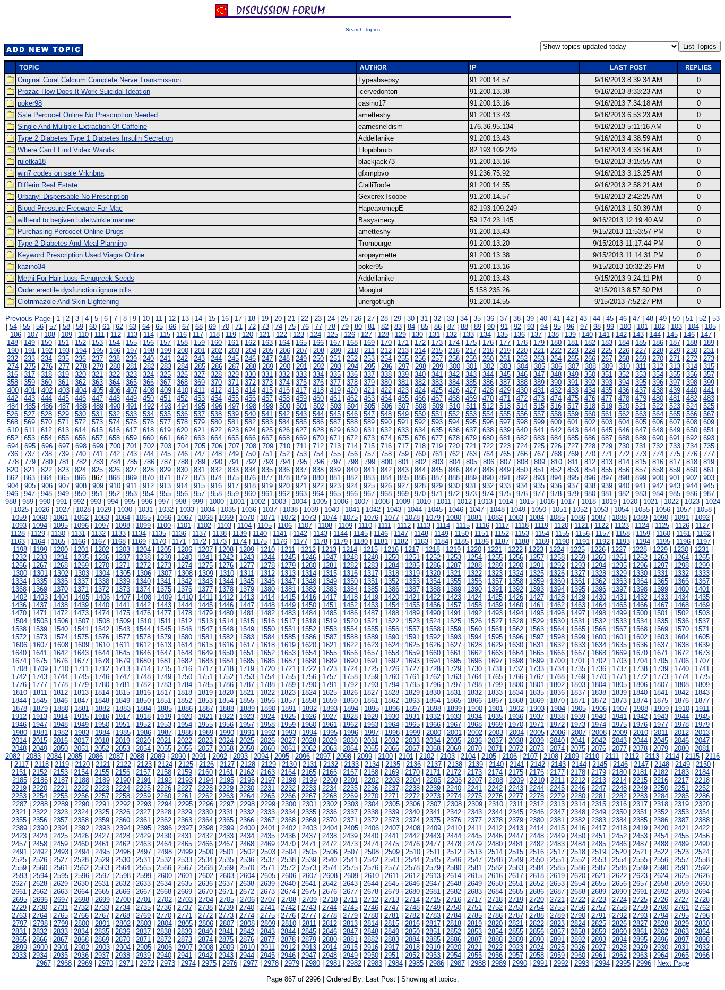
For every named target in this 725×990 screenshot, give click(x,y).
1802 (557, 685)
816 (657, 462)
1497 (578, 613)
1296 (640, 565)
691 (674, 438)
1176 (280, 541)
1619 (288, 645)
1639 (702, 645)
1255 (495, 557)
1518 (308, 621)
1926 (308, 716)
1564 (557, 629)
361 (63, 382)
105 (710, 327)
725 (539, 446)
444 (46, 398)
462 (352, 398)
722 (488, 446)
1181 (381, 541)
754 (318, 454)
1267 (39, 565)
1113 (423, 525)
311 (641, 366)
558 (556, 414)
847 (471, 470)
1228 (639, 549)
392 (589, 382)
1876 (681, 701)
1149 (441, 533)
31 (424, 319)
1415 (288, 597)
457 (267, 398)
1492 (474, 613)
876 (250, 478)
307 (573, 366)
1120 (561, 525)
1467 (660, 605)
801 (403, 462)
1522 (391, 621)
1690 (350, 661)
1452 (350, 605)
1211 (288, 549)
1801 (536, 685)
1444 (184, 605)
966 (352, 494)
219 (505, 350)
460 (318, 398)
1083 (515, 518)
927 (403, 486)
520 (623, 406)
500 (284, 406)
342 (454, 374)
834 (250, 470)
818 (691, 462)
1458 (474, 605)
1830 (433, 693)
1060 (39, 518)
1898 (433, 709)
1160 (663, 533)
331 (267, 374)
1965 (412, 724)
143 (638, 334)
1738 (640, 669)
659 (131, 438)
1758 (350, 677)
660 (148, 438)
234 (46, 358)
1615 (205, 645)
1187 (502, 541)
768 (556, 454)
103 (676, 327)
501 (301, 406)
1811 (40, 693)
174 (454, 342)
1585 (288, 637)
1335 (39, 581)
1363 (619, 581)
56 (40, 327)
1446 (226, 605)
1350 (350, 581)
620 (182, 430)
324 (148, 374)
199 (165, 350)
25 (344, 319)
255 (403, 358)
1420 (391, 597)
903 (708, 478)
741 (97, 454)
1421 (412, 597)
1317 (371, 573)
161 (233, 342)
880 (318, 478)
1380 (267, 589)
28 (384, 319)
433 (573, 390)
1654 (308, 653)
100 (625, 327)
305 (539, 366)
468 (454, 398)
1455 (412, 605)
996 (146, 502)
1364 (640, 581)
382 (420, 382)
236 (80, 358)
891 (505, 478)
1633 (578, 645)
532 (114, 414)
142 (621, 334)
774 (657, 454)
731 (640, 446)
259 (471, 358)
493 (165, 406)
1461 (536, 605)
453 (199, 398)
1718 (226, 669)
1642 (60, 653)
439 (674, 390)
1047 (476, 510)
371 (233, 382)
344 (488, 374)
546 (352, 414)
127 (366, 334)
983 (640, 494)
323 (131, 374)
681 (505, 438)
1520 (350, 621)
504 (352, 406)
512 (488, 406)
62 (119, 327)
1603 (660, 637)
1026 (41, 510)
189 (708, 342)
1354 (433, 581)
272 (691, 358)
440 (691, 390)
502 (318, 406)
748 (216, 454)
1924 (267, 716)
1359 (536, 581)
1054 (621, 510)
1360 (557, 581)
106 (15, 334)
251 (335, 358)
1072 (288, 518)
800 (386, 462)
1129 (38, 533)
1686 (267, 661)
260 (488, 358)
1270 (101, 565)
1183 (421, 541)
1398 (640, 589)
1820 (226, 693)
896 (589, 478)
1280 (308, 565)
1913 (39, 716)
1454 (391, 605)
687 (606, 438)
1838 (598, 693)
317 (29, 374)
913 (165, 486)
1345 (246, 581)
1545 (164, 629)
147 (706, 334)
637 (471, 430)
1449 (288, 605)
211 (369, 350)
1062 (81, 518)
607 (674, 422)
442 (12, 398)
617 (131, 430)
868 (114, 478)
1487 (371, 613)
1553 (329, 629)
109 (66, 334)
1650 (226, 653)
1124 (642, 525)
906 (47, 486)
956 (182, 494)
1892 (309, 709)
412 (216, 390)
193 (64, 350)
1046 (455, 510)
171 (403, 342)
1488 (391, 613)
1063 (101, 518)
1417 (329, 597)
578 (182, 422)
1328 (598, 573)
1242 (226, 557)
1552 (308, 629)
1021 (650, 502)
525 (708, 406)
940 (623, 486)
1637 (660, 645)
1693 (412, 661)
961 (267, 494)
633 (403, 430)
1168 (118, 541)
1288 (474, 565)
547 (369, 414)
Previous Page (27, 319)
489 (97, 406)
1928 (350, 716)
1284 (391, 565)
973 (471, 494)
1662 (474, 653)
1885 (164, 709)
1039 (311, 510)
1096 (81, 525)
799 (369, 462)
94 (544, 327)
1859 (329, 701)
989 (27, 502)
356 (691, 374)
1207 (205, 549)
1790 (308, 685)
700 (114, 446)
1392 (515, 589)
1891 (288, 709)
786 (148, 462)
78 (331, 327)
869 (131, 478)
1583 (246, 637)
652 (12, 438)
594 (454, 422)
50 (676, 319)
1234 (60, 557)
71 (239, 327)
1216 (391, 549)
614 (80, 430)
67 (185, 327)
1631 (536, 645)
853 (573, 470)
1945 (702, 716)
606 (657, 422)
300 (454, 366)
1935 (495, 716)
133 (468, 334)
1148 (421, 533)
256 (420, 358)
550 (420, 414)
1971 (536, 724)
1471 (39, 613)
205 (267, 350)
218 (488, 350)
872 (182, 478)
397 (674, 382)
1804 (598, 685)
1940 (598, 716)
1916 (101, 716)
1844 (19, 701)
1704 (640, 661)
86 (438, 327)
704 (182, 446)
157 (165, 342)
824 (80, 470)
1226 (598, 549)
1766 (515, 677)
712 (318, 446)
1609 (81, 645)
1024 (712, 502)
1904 (557, 709)
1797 (453, 685)
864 (46, 478)
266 (589, 358)
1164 (38, 541)
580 (216, 422)
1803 (578, 685)
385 (471, 382)
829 (165, 470)
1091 (681, 518)
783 (97, 462)
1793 (371, 685)
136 (519, 334)
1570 (681, 629)
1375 (164, 589)
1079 (433, 518)
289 (267, 366)
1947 (39, 724)
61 (106, 327)
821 (29, 470)
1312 (267, 573)
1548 (226, 629)
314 (691, 366)
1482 (267, 613)
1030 (124, 510)
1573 (39, 637)
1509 (123, 621)
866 (80, 478)
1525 (453, 621)
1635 (619, 645)
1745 (81, 677)
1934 (474, 716)
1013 (485, 502)
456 (250, 398)
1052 (580, 510)
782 (81, 462)
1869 (536, 701)
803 (437, 462)
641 (539, 430)
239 (131, 358)
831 (199, 470)
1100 (164, 525)
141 (604, 334)
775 (674, 454)
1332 (681, 573)
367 (165, 382)
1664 (515, 653)
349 (573, 374)
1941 (619, 716)
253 (369, 358)
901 (674, 478)
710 (284, 446)
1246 (308, 557)
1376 (184, 589)
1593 (453, 637)
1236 (101, 557)
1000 (216, 502)
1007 (361, 502)
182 (589, 342)
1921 (205, 716)
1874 (640, 701)
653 (29, 438)
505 (369, 406)
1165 (58, 541)
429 (505, 390)
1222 (515, 549)
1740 (681, 669)
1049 (518, 510)
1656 (350, 653)
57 (53, 327)
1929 (371, 716)
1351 (371, 581)
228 (657, 350)
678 (454, 438)
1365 (660, 581)
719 (437, 446)
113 (132, 334)
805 (471, 462)
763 (471, 454)
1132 (98, 533)
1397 (619, 589)
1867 (495, 701)
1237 (122, 557)
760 (420, 454)
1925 (288, 716)
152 (80, 342)
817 (674, 462)
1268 (60, 565)
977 (539, 494)
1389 (453, 589)
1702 (598, 661)
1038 (290, 510)
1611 (123, 645)
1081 (474, 518)
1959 (288, 724)
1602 (640, 637)
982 (623, 494)
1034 (207, 510)
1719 (246, 669)
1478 (184, 613)
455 (233, 398)
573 (97, 422)
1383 (329, 589)
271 (674, 358)
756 (352, 454)
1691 (371, 661)
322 (114, 374)
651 (708, 430)
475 (573, 398)
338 (386, 374)
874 (216, 478)
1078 (412, 518)
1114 (443, 525)
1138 (219, 533)
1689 (329, 661)
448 (114, 398)
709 (267, 446)
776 (691, 454)
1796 (433, 685)
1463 (578, 605)
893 (539, 478)
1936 (515, 716)
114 (148, 334)
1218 (432, 549)
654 (46, 438)
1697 (495, 661)
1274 (184, 565)
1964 (391, 724)
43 (583, 319)
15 (211, 319)
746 (182, 454)
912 (148, 486)
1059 (19, 518)
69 (212, 327)
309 (607, 366)
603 (606, 422)
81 (371, 327)
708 (250, 446)
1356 (474, 581)
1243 (246, 557)
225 (606, 350)
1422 (433, 597)
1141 (280, 533)
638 (488, 430)
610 (13, 430)
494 (182, 406)
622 (216, 430)
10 (146, 319)
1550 (267, 629)
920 (284, 486)
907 (64, 486)
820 (12, 470)
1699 (536, 661)
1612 (143, 645)
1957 (246, 724)
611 (29, 430)
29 (397, 319)
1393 (536, 589)
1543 (122, 629)
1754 (267, 677)
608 (691, 422)
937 (573, 486)
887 (437, 478)
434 (589, 390)
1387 (412, 589)
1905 (578, 709)
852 (556, 470)
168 (352, 342)
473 (539, 398)
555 (505, 414)
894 (556, 478)
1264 (681, 557)
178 (522, 342)
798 (352, 462)
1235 (81, 557)
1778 (60, 685)
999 (197, 502)
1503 (702, 613)
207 (301, 350)
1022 (671, 502)
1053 (600, 510)
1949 (81, 724)
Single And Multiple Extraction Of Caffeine (82, 127)
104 (693, 327)
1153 (522, 533)
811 (573, 462)
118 (214, 334)
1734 (557, 669)
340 (420, 374)
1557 (412, 629)
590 (386, 422)
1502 (681, 613)
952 (114, 494)
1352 (391, 581)
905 (30, 486)
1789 (288, 685)
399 (708, 382)
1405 (81, 597)
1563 (536, 629)
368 (182, 382)
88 (464, 327)
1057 (683, 510)
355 (674, 374)
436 (623, 390)
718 (420, 446)
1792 (350, 685)
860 (691, 470)
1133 (118, 533)
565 (674, 414)
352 (623, 374)
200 (182, 350)
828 (148, 470)
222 (556, 350)
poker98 (30, 103)
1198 (20, 549)
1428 (557, 597)
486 (47, 406)
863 (29, 478)
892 (522, 478)
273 (708, 358)
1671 (660, 653)
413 (233, 390)
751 (267, 454)
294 (352, 366)
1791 (329, 685)
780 (47, 462)
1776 (19, 685)
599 (539, 422)
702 (148, 446)
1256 (515, 557)
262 (522, 358)
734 (691, 446)
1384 (350, 589)
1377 (205, 589)
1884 (143, 709)
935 (539, 486)
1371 (81, 589)
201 (199, 350)
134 (485, 334)
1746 (101, 677)
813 (606, 462)
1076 (371, 518)
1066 (164, 518)
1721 (288, 669)
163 (267, 342)
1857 (288, 701)
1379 (246, 589)
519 (606, 406)
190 (13, 350)
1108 (325, 525)
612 (46, 430)
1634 (598, 645)
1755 (288, 677)
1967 (453, 724)
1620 (308, 645)
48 (649, 319)
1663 (495, 653)
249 (301, 358)
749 (233, 454)
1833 (495, 693)
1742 (19, 677)
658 (114, 438)
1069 (226, 518)
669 (301, 438)
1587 (329, 637)
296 (386, 366)
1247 (329, 557)
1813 (81, 693)
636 (454, 430)
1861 (371, 701)
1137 (199, 533)
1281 (329, 565)
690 (657, 438)
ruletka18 (32, 162)
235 (63, 358)
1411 (205, 597)
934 (522, 486)
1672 (681, 653)
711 (301, 446)
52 (702, 319)
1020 (630, 502)
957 (199, 494)
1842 (681, 693)
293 (335, 366)
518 (589, 406)
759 (403, 454)
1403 (40, 597)
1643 (81, 653)
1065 (143, 518)
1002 (258, 502)
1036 (248, 510)
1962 (350, 724)
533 (131, 414)
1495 (536, 613)
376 (318, 382)
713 (335, 446)
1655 (329, 653)
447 (97, 398)
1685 (246, 661)
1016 (547, 502)
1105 (264, 525)
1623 (371, 645)
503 (335, 406)
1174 (239, 541)
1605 (702, 637)
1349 (329, 581)
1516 (267, 621)
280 (114, 366)
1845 (39, 701)
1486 (350, 613)
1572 (19, 637)
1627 (453, 645)
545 (335, 414)
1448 (267, 605)
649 (674, 430)
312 (657, 366)
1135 (159, 533)
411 (199, 390)
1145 (360, 533)
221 (539, 350)
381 (403, 382)
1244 (267, 557)
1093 (19, 525)
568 (12, 422)
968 (386, 494)
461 (335, 398)
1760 (391, 677)
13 (185, 319)
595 (471, 422)
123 (298, 334)
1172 (199, 541)
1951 (122, 724)
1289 (495, 565)
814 (623, 462)
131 (434, 334)
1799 (495, 685)
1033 (186, 510)
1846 (60, 701)
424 (420, 390)
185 (640, 342)
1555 (371, 629)
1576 (101, 637)
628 (318, 430)
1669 (619, 653)
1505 (40, 621)
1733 (536, 669)
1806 (640, 685)
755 (335, 454)
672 (352, 438)
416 (284, 390)
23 (318, 319)
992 (78, 502)
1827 (371, 693)
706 (216, 446)
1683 (205, 661)
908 (81, 486)
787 (165, 462)
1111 (384, 525)
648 (657, 430)
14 (198, 319)
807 (505, 462)
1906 (599, 709)
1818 (184, 693)
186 (657, 342)
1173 (219, 541)
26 (357, 319)
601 (573, 422)
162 (250, 342)
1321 (453, 573)
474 (556, 398)
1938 (557, 716)
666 (250, 438)
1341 (164, 581)
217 (471, 350)
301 (471, 366)
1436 (19, 605)
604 (623, 422)
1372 (101, 589)
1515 (246, 621)
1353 (412, 581)
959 (233, 494)
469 (471, 398)
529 (63, 414)
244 (216, 358)
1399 (660, 589)
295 (369, 366)
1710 (61, 669)
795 (301, 462)
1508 (102, 621)
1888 (226, 709)
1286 (433, 565)
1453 (371, 605)
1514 (226, 621)
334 (318, 374)
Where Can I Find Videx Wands (66, 150)
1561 (495, 629)
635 (437, 430)
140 (587, 334)
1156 (582, 533)
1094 (39, 525)
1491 (453, 613)
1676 (60, 661)
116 (181, 334)
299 (437, 366)
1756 (308, 677)
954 (148, 494)
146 (689, 334)
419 (335, 390)
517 (573, 406)
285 (199, 366)
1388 (433, 589)
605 (640, 422)
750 (250, 454)
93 (530, 327)
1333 (702, 573)
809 (539, 462)
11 (159, 319)
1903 (537, 709)
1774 (681, 677)
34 (464, 319)
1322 (474, 573)
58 (66, 327)
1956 (226, 724)
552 (454, 414)
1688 (308, 661)
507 (403, 406)
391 (573, 382)
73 (265, 327)
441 (708, 390)
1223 (536, 549)
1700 (557, 661)
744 (148, 454)
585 (301, 422)
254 (386, 358)
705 (199, 446)
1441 (122, 605)
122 (281, 334)
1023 (692, 502)
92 (517, 327)
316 (12, 374)
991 (61, 502)
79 (345, 327)
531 (97, 414)
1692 (391, 661)
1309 (205, 573)
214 (420, 350)
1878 (19, 709)
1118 (522, 525)
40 (543, 319)
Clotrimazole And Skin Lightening (68, 302)
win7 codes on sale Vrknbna (61, 173)
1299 (702, 565)
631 (369, 430)
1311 (247, 573)
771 (606, 454)
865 (63, 478)
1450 (308, 605)
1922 (226, 716)
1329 (619, 573)
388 (522, 382)
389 (539, 382)
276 (47, 366)
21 (291, 319)
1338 (101, 581)
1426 (515, 597)
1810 (19, 693)
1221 (494, 549)
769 (573, 454)
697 (64, 446)
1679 (122, 661)
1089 (640, 518)
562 (623, 414)
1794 (391, 685)
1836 (557, 693)
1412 (226, 597)
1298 (681, 565)
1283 (371, 565)
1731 (495, 669)
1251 (412, 557)
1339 (122, 581)
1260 (598, 557)
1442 (143, 605)
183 (606, 342)
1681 (164, 661)
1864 (433, 701)
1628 (474, 645)
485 (30, 406)
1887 (205, 709)
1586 (308, 637)
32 (437, 319)
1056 (662, 510)
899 (640, 478)
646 (623, 430)
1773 (660, 677)
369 (199, 382)
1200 (60, 549)
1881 (81, 709)
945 (708, 486)
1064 (122, 518)
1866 (474, 701)
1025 (21, 510)
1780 (101, 685)
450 (148, 398)
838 (318, 470)
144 (655, 334)
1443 (164, 605)
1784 (184, 685)
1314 (308, 573)
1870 (557, 701)
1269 (81, 565)
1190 (562, 541)
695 (30, 446)
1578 (143, 637)
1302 (61, 573)
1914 (60, 716)
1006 (340, 502)
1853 (205, 701)
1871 (578, 701)
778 (13, 462)
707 (233, 446)
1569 (660, 629)
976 (522, 494)
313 (674, 366)
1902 (516, 709)
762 (454, 454)
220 (522, 350)
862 (12, 478)
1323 (495, 573)
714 (352, 446)
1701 (578, 661)
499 (267, 406)
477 (606, 398)
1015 (526, 502)
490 (114, 406)
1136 (179, 533)
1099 (143, 525)
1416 (308, 597)
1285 (412, 565)
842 (386, 470)
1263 (660, 557)
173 (437, 342)
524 (691, 406)
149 (29, 342)
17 (238, 319)
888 (454, 478)
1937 (536, 716)
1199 (40, 549)
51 (689, 319)
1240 (184, 557)
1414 (267, 597)
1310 (226, 573)
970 (420, 494)
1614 (184, 645)
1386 (391, 589)
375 (301, 382)
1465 (619, 605)
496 (216, 406)
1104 (244, 525)
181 (573, 342)
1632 (557, 645)
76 (305, 327)
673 (369, 438)
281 (131, 366)
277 (64, 366)
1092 (702, 518)
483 (708, 398)
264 (556, 358)
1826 (350, 693)
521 (640, 406)
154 (114, 342)
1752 (226, 677)
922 (318, 486)
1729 (453, 669)
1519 (329, 621)
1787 (246, 685)
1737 (619, 669)
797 (335, 462)
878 (284, 478)
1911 (702, 709)
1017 (567, 502)
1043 (393, 510)
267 (606, 358)
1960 (308, 724)
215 (437, 350)
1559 (453, 629)
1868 (515, 701)
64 (146, 327)
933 (505, 486)
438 (657, 390)
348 (556, 374)
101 (642, 327)
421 (369, 390)
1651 (246, 653)
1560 (474, 629)
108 (49, 334)
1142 (300, 533)
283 (165, 366)
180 (556, 342)
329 (233, 374)
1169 (139, 541)
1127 (702, 525)
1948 (60, 724)
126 (349, 334)
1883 (123, 709)
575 (131, 422)
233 (29, 358)
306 (556, 366)
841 (369, 470)
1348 (308, 581)
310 (624, 366)
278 (81, 366)
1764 (474, 677)
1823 (288, 693)
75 (292, 327)
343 (471, 374)
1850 (143, 701)
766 (522, 454)
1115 (463, 525)
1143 (320, 533)
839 (335, 470)
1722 (308, 669)
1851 (164, 701)
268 (623, 358)
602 (589, 422)
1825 (329, 693)
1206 (184, 549)
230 (691, 350)
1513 (205, 621)
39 (530, 319)
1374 (143, 589)
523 (674, 406)
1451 (329, 605)
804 (454, 462)
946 (12, 494)
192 (47, 350)
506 (386, 406)
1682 (184, 661)
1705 (660, 661)
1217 (411, 549)
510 (454, 406)
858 (657, 470)
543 (301, 414)
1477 (164, 613)
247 (267, 358)
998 (180, 502)
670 (318, 438)
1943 (660, 716)
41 (556, 319)
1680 (143, 661)
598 (522, 422)
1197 (703, 541)
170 (386, 342)
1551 (288, 629)
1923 (246, 716)
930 (454, 486)
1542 (101, 629)
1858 (308, 701)
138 (553, 334)
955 (165, 494)
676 (420, 438)
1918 (143, 716)
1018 (588, 502)
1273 (164, 565)
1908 (640, 709)
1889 (247, 709)
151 (63, 342)
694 (13, 446)
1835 (536, 693)
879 (301, 478)
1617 (246, 645)
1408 (143, 597)
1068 (205, 518)
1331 (660, 573)
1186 (481, 541)
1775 (702, 677)
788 (182, 462)
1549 (246, 629)
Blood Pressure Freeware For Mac (70, 208)
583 (267, 422)
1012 (464, 502)
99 (610, 327)
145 (672, 334)
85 (424, 327)
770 (589, 454)
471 (505, 398)
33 (450, 319)
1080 (453, 518)
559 (573, 414)
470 (488, 398)
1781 (122, 685)
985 (674, 494)
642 (556, 430)
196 (114, 350)
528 (46, 414)
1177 (300, 541)
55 (26, 327)
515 (539, 406)
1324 (515, 573)
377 (335, 382)
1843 (702, 693)
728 (589, 446)
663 (199, 438)
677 (437, 438)
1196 (683, 541)
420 (352, 390)
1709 (40, 669)
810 (556, 462)
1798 (474, 685)
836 (284, 470)
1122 (601, 525)
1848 (101, 701)
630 (352, 430)
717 (403, 446)
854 (589, 470)
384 (454, 382)
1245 (288, 557)
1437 (39, 605)
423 (403, 390)
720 (454, 446)
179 (539, 342)
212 (386, 350)
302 (488, 366)
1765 (495, 677)
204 (250, 350)
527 (29, 414)
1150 (461, 533)
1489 (412, 613)
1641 (39, 653)
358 (12, 382)
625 (267, 430)
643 (573, 430)
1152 (502, 533)
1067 (184, 518)
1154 (542, 533)
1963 (371, 724)
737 (29, 454)
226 (623, 350)
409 (165, 390)
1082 (495, 518)
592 (420, 422)
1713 (122, 669)
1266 (19, 565)
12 (172, 319)
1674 (19, 661)
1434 (681, 597)
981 (606, 494)
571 (63, 422)
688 (623, 438)
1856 (267, 701)
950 (80, 494)
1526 (474, 621)
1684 (226, 661)
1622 (350, 645)
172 (420, 342)
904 (13, 486)
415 (267, 390)
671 (335, 438)
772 (623, 454)
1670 (640, 653)
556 (522, 414)
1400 (681, 589)
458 (284, 398)
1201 (81, 549)
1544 (143, 629)
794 (284, 462)
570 (46, 422)
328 (216, 374)
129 (400, 334)
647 (640, 430)
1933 (453, 716)
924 (352, 486)
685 (573, 438)
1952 (143, 724)
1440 (101, 605)
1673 (702, 653)
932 (488, 486)
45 (610, 319)
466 (420, 398)
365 (131, 382)
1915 (81, 716)
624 (250, 430)
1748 (143, 677)
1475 (122, 613)
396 (657, 382)
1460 (515, 605)
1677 (81, 661)
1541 (81, 629)
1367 (702, 581)
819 (708, 462)
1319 (412, 573)
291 (301, 366)
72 (252, 327)
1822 (267, 693)
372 (250, 382)
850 (522, 470)
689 (640, 438)
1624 (391, 645)
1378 (226, 589)
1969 (495, 724)
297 (403, 366)
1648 (184, 653)
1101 (184, 525)
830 (182, 470)
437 (640, 390)
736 (12, 454)
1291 (536, 565)
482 (691, 398)
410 (182, 390)
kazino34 (31, 267)
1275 (205, 565)
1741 (702, 669)
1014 (505, 502)
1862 (391, 701)
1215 (370, 549)
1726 (391, 669)
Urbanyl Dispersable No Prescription (73, 197)
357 (708, 374)
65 (159, 327)
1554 (350, 629)
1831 (453, 693)
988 (10, 502)
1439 (81, 605)
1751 (205, 677)
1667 (578, 653)
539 (233, 414)
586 (318, 422)
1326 (557, 573)
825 (97, 470)
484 (13, 406)
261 (505, 358)
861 (708, 470)
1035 (228, 510)
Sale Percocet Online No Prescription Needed (88, 115)
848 (488, 470)
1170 (159, 541)
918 (250, 486)
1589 (371, 637)
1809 (702, 685)
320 (80, 374)
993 (95, 502)
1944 (681, 716)
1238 (143, 557)
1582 (226, 637)
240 (148, 358)
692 (691, 438)
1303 (81, 573)
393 (606, 382)
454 (216, 398)
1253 (453, 557)
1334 (19, 581)
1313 (288, 573)
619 (165, 430)
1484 (308, 613)
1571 (702, 629)
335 (335, 374)
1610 (102, 645)
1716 (184, 669)
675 (403, 438)
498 (250, 406)
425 (437, 390)
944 (691, 486)
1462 (557, 605)
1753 (246, 677)
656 (80, 438)
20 (278, 319)
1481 (246, 613)
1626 (433, 645)
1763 (453, 677)
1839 (619, 693)
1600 (598, 637)
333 (301, 374)
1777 (39, 685)
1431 (619, 597)
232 (12, 358)
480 (657, 398)
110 (83, 334)
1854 (226, 701)
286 (216, 366)
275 (30, 366)
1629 (495, 645)
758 (386, 454)
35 (477, 319)
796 (318, 462)
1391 (495, 589)
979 (573, 494)
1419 (371, 597)
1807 (660, 685)
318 (46, 374)
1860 (350, 701)
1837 (578, 693)
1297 (660, 565)
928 (420, 486)
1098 (122, 525)
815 (640, 462)
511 (471, 406)
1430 (598, 597)
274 (13, 366)
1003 (278, 502)
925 (369, 486)
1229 (660, 549)
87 (451, 327)
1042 (373, 510)
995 (129, 502)
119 (231, 334)
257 (437, 358)
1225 (577, 549)
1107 (305, 525)
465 (403, 398)
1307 (164, 573)
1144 (340, 533)
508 (420, 406)
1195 (663, 541)
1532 (598, 621)
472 (522, 398)
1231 (701, 549)
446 (80, 398)
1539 (39, 629)
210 (352, 350)
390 (556, 382)
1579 (164, 637)
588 (352, 422)
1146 (381, 533)
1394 (557, 589)
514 (522, 406)
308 (590, 366)
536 (182, 414)
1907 (619, 709)
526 (12, 414)
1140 (260, 533)
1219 (453, 549)
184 (623, 342)
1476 (143, 613)
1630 (515, 645)
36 (490, 319)
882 (352, 478)
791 (233, 462)
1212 (308, 549)
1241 (205, 557)
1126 (682, 525)
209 (335, 350)
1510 (143, 621)
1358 (515, 581)
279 (97, 366)
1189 (542, 541)
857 (640, 470)
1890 (268, 709)
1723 (329, 669)
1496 (557, 613)
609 (708, 422)
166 (318, 342)
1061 (60, 518)
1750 (184, 677)
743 (131, 454)
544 (318, 414)
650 (691, 430)
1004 (299, 502)
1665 (536, 653)
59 (79, 327)
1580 (184, 637)
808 (522, 462)
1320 (433, 573)
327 (199, 374)
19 (265, 319)
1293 (578, 565)
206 (284, 350)
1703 (619, 661)
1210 (267, 549)
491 (131, 406)
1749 (164, 677)
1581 (205, 637)
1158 (623, 533)
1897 (412, 709)
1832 (474, 693)
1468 (681, 605)
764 (488, 454)
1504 (19, 621)
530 (80, 414)
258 (454, 358)
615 (97, 430)
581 (233, 422)
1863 (412, 701)
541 (267, 414)
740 (80, 454)
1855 (246, 701)
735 (708, 446)
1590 (391, 637)
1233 (39, 557)
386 (488, 382)
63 (132, 327)
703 (165, 446)
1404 (61, 597)
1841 (660, 693)
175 (471, 342)
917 (233, 486)
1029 (104, 510)
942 (657, 486)
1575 (81, 637)
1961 (329, 724)
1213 (329, 549)
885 (403, 478)
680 (488, 438)
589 (369, 422)
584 (284, 422)
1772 (640, 677)
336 (352, 374)
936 (556, 486)
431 (539, 390)
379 (369, 382)
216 (454, 350)
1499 (619, 613)
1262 (640, 557)
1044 (414, 510)
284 (182, 366)
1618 (267, 645)
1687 (288, 661)
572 (80, 422)
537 (199, 414)
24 (331, 319)
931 (471, 486)
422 (386, 390)
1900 (475, 709)
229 (674, 350)
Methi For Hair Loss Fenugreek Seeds (76, 278)
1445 (205, 605)
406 (114, 390)
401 (30, 390)
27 (371, 319)
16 (225, 319)
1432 (640, 597)
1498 (598, 613)
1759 (371, 677)
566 (691, 414)
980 (589, 494)
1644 (101, 653)
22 (304, 319)
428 (488, 390)
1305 (123, 573)
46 (623, 319)
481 (674, 398)
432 (556, 390)
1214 (349, 549)
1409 (164, 597)
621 (199, 430)
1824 (308, 693)
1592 (433, 637)
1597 (536, 637)
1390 (474, 589)
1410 (185, 597)
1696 (474, 661)
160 (216, 342)
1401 (702, 589)
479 (640, 398)
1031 (145, 510)
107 (32, 334)
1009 (402, 502)
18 (251, 319)
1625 (412, 645)
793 (267, 462)
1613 (164, 645)
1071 (267, 518)
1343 (205, 581)
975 (505, 494)
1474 (101, 613)
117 (198, 334)
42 (570, 319)
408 (148, 390)
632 (386, 430)
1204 (143, 549)
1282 (350, 565)
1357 (495, 581)
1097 (101, 525)
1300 (19, 573)
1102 (204, 525)
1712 (101, 669)
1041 (352, 510)
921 (301, 486)
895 (573, 478)
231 (708, 350)
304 (522, 366)
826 (114, 470)
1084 (536, 518)
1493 (495, 613)
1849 (122, 701)
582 (250, 422)
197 (131, 350)
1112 (404, 525)
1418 (350, 597)
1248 (350, 557)
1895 (371, 709)
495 (199, 406)
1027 (62, 510)
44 (596, 319)
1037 (269, 510)
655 (63, 438)
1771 (619, 677)
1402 (19, 597)
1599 (578, 637)
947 (29, 494)
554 (488, 414)
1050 (538, 510)
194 (81, 350)
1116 (482, 525)
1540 (60, 629)
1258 (557, 557)
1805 (619, 685)
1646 (143, 653)
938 (589, 486)
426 (454, 390)
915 (199, 486)
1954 (184, 724)
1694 (433, 661)
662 (182, 438)
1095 (60, 525)
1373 (122, 589)
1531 (578, 621)
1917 (122, 716)
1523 (412, 621)
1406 (102, 597)
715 (369, 446)
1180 (360, 541)
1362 (598, 581)
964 (318, 494)
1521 (371, 621)
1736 (598, 669)
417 (301, 390)
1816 (143, 693)
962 (284, 494)
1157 (602, 533)
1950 (101, 724)
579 (199, 422)
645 (606, 430)
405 (97, 390)
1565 (578, 629)
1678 (101, 661)
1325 (536, 573)
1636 (640, 645)
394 (623, 382)
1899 (454, 709)
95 (557, 327)
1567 (619, 629)
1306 (143, 573)
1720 (267, 669)
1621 (329, 645)
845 (437, 470)
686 (589, 438)
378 (352, 382)
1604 (681, 637)
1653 (288, 653)
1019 (609, 502)
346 (522, 374)
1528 (515, 621)
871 (165, 478)
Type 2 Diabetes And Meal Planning (72, 243)
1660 (433, 653)
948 (46, 494)
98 (597, 327)
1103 (224, 525)
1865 (453, 701)
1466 (640, 605)
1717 (205, 669)
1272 (143, 565)
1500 (640, 613)
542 (284, 414)
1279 (288, 565)
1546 (184, 629)
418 (318, 390)
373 (267, 382)
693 (708, 438)
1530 (557, 621)
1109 (345, 525)
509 (437, 406)
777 (708, 454)
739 (63, 454)
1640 (19, 653)
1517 (288, 621)
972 (454, 494)
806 (488, 462)
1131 (78, 533)
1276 (226, 565)
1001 (237, 502)
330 (250, 374)
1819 (205, 693)
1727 (412, 669)
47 (636, 319)
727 (573, 446)
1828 (391, 693)
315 (708, 366)
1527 (495, 621)
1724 (350, 669)
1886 (185, 709)
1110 (365, 525)
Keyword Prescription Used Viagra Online (81, 255)
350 (589, 374)
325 (165, 374)
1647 (164, 653)
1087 (598, 518)
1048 (497, 510)
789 (199, 462)
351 (606, 374)
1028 (83, 510)
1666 (557, 653)
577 (165, 422)
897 (606, 478)
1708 (19, 669)
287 (233, 366)
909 (97, 486)
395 (640, 382)
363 (97, 382)
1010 (423, 502)
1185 (461, 541)
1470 (19, 613)
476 (589, 398)
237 (97, 358)
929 (437, 486)
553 (471, 414)
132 (451, 334)
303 (505, 366)
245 (233, 358)
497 (233, 406)
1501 (660, 613)
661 (165, 438)
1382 (308, 589)
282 (148, 366)
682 (522, 438)
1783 (164, 685)
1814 (101, 693)
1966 (433, 724)
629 (335, 430)
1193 (623, 541)
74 (278, 327)
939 (606, 486)
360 (46, 382)
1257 (536, 557)
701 (131, 446)
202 (216, 350)
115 (165, 334)
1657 (371, 653)
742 (114, 454)
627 (301, 430)
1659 (412, 653)
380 (386, 382)
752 (284, 454)
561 (606, 414)
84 (411, 327)
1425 (495, 597)
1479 (205, 613)
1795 (412, 685)
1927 (329, 716)
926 (386, 486)
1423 (453, 597)
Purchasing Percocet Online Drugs (71, 232)
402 (47, 390)
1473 (81, 613)
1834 (515, 693)
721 (471, 446)
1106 (285, 525)
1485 (329, 613)
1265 (702, 557)
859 (674, 470)
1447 (246, 605)
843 (403, 470)
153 (97, 342)
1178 (320, 541)
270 (657, 358)
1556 (391, 629)
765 (505, 454)
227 (640, 350)
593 (437, 422)
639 (505, 430)
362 (80, 382)
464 (386, 398)
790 (216, 462)
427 (471, 390)
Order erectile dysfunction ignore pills (75, 290)
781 (64, 462)
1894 (350, 709)
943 (674, 486)
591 (403, 422)
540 (250, 414)
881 (335, 478)
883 (369, 478)
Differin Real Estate (47, 185)
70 (225, 327)
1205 (164, 549)
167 (335, 342)
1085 (557, 518)
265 (573, 358)
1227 (618, 549)
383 (437, 382)
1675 (39, 661)
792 (250, 462)
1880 (61, 709)
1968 (474, 724)
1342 (184, 581)
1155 (562, 533)
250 (318, 358)
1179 (340, 541)
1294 (598, 565)
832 (216, 470)
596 (488, 422)
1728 (433, 669)
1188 (522, 541)
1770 (598, 677)
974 (488, 494)
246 (250, 358)
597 (505, 422)
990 (44, 502)
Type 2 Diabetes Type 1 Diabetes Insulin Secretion (95, 138)
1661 (453, 653)
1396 (598, 589)
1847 (81, 701)
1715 (164, 669)
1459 (495, 605)
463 (369, 398)
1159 (643, 533)
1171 (179, 541)
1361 (578, 581)
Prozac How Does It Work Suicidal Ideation (84, 91)
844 (420, 470)
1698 (515, 661)
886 (420, 478)
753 (301, 454)
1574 (60, 637)
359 (29, 382)
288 (250, 366)
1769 (578, 677)
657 (97, 438)
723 (505, 446)
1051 (559, 510)
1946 (19, 724)
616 (114, 430)
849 (505, 470)
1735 (578, 669)
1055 (642, 510)
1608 (61, 645)
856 (623, 470)
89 (477, 327)
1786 (226, 685)
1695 (453, 661)
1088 (619, 518)
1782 (143, 685)
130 (417, 334)
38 (517, 319)
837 (301, 470)
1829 (412, 693)
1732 (515, 669)
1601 (619, 637)
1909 (661, 709)
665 (233, 438)
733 (674, 446)
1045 (435, 510)
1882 (102, 709)
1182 (401, 541)
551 (437, 414)
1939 (578, 716)
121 (264, 334)
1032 (166, 510)
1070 (246, 518)
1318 (391, 573)
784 (114, 462)
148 (12, 342)
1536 (681, 621)
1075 (350, 518)
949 (63, 494)
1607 (40, 645)
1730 (474, 669)
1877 (702, 701)
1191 (582, 541)
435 (606, 390)
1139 (239, 533)
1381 (288, 589)
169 (369, 342)
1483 (288, 613)
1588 (350, 637)
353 (640, 374)
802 (420, 462)
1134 (139, 533)
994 (112, 502)
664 (216, 438)
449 (131, 398)
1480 (226, 613)
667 (267, 438)
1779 (81, 685)
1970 (515, 724)
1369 (39, 589)
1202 (101, 549)
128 (383, 334)
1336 (60, 581)
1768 (557, 677)
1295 (619, 565)
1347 (288, 581)
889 (471, 478)
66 (172, 327)
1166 (78, 541)
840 (352, 470)
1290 (515, 565)
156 (148, 342)
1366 (681, 581)
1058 (704, 510)
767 (539, 454)
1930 (391, 716)
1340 (143, 581)
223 (573, 350)
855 (606, 470)
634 (420, 430)
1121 (581, 525)
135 (502, 334)
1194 (643, 541)
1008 (382, 502)
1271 (122, 565)
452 (182, 398)
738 (46, 454)
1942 (640, 716)
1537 (702, 621)
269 (640, 358)
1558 (433, 629)
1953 (164, 724)
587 (335, 422)
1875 (660, 701)
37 (503, 319)
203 (233, 350)
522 (657, 406)
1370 (60, 589)
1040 (331, 510)
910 (114, 486)
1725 (371, 669)
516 (556, 406)
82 (385, 327)
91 (504, 327)
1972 (557, 724)
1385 (371, 589)
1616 (226, 645)
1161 (683, 533)
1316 (350, 573)
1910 (682, 709)
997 (163, 502)
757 (369, 454)
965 (335, 494)
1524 (433, 621)
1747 (122, 677)
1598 (557, 637)
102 (659, 327)
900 (657, 478)
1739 (660, 669)
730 (623, 446)
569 (29, 422)
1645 (122, 653)
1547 (205, 629)
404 (81, 390)
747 (199, 454)
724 (522, 446)
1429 (578, 597)
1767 (536, 677)
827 (131, 470)
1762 (433, 677)
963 (301, 494)
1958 (267, 724)
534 (148, 414)
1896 (392, 709)
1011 (444, 502)
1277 (246, 565)
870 (148, 478)
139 (570, 334)
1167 (98, 541)
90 (491, 327)
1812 (60, 693)
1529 (536, 621)
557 (539, 414)
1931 (412, 716)
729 (606, 446)
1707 (702, 661)
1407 (123, 597)
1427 (536, 597)
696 (47, 446)
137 (536, 334)
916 (216, 486)
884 (386, 478)
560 (589, 414)
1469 (702, 605)
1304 (102, 573)
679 (471, 438)
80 (358, 327)
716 (386, 446)
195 (97, 350)
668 (284, 438)
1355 (453, 581)
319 (63, 374)
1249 (371, 557)
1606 (19, 645)
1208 (226, 549)
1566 (598, 629)
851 (539, 470)
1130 (58, 533)
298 (420, 366)
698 (81, 446)
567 (708, 414)
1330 (640, 573)
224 (589, 350)
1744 (60, 677)
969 (403, 494)
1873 (619, 701)
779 (30, 462)
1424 (474, 597)
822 (46, 470)
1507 (81, 621)
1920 (184, 716)
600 (556, 422)
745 (165, 454)
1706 (681, 661)
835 (267, 470)
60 (93, 327)
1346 (267, 581)
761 (437, 454)
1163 (18, 541)
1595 (495, 637)
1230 (681, 549)
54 (13, 327)
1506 (61, 621)
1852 (184, 701)
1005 (320, 502)
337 (369, 374)
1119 (541, 525)
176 (488, 342)
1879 (40, 709)
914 (182, 486)
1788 (267, 685)
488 (81, 406)
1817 (164, 693)
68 (199, 327)
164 (284, 342)
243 (199, 358)
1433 (660, 597)
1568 (640, 629)
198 (148, 350)
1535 (660, 621)
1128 (18, 533)
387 (505, 382)
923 (335, 486)
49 (663, 319)
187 (674, 342)
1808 (681, 685)
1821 (246, 693)
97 (584, 327)
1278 (267, 565)
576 (148, 422)
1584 (267, 637)
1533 (619, 621)
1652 (267, 653)
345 (505, 374)
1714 (143, 669)
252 (352, 358)
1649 (205, 653)
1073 (308, 518)
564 (657, 414)
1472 (60, 613)
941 (640, 486)
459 (301, 398)
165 (301, 342)
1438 (60, 605)
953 (131, 494)
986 (691, 494)
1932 (433, 716)
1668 (598, 653)
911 (131, 486)
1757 (329, 677)
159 (199, 342)
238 (114, 358)
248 (284, 358)
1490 (433, 613)
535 (165, 414)
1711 (81, 669)
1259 (578, 557)
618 (148, 430)
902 (691, 478)
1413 (246, 597)
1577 (122, 637)
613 (63, 430)
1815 (122, 693)
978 (556, 494)
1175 (260, 541)
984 (657, 494)
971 (437, 494)
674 (386, 438)
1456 (433, 605)
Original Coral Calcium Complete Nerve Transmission (99, 80)
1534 (640, 621)
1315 (329, 573)
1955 (205, 724)
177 (505, 342)
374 (284, 382)
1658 (391, 653)
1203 (122, 549)
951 (97, 494)
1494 (515, 613)
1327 (578, 573)
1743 (39, 677)
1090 (660, 518)
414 (250, 390)
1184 (441, 541)
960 (250, 494)
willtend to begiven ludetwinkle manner (76, 220)
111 (99, 334)
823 (63, 470)
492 (148, 406)
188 (691, 342)
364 (114, 382)
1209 (246, 549)
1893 (330, 709)
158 (182, 342)
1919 (164, 716)
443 (29, 398)
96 (570, 327)
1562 (515, 629)
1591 (412, 637)
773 (640, 454)
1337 (81, 581)
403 (64, 390)
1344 (226, 581)
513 (505, 406)
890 (488, 478)
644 (589, 430)
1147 (401, 533)
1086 (578, 518)
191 (30, 350)
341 (437, 374)
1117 (502, 525)
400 (13, 390)
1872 (598, 701)
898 (623, 478)
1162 (703, 533)
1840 (640, 693)
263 (539, 358)
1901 (495, 709)
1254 (474, 557)
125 (332, 334)
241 (165, 358)
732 (657, 446)
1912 (19, 716)
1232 (19, 557)
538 (216, 414)
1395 (578, 589)
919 (267, 486)
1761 (412, 677)
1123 (622, 525)
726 (556, 446)
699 (97, 446)
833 (233, 470)
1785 (205, 685)
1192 (602, 541)
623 (233, 430)
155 (131, 342)
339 (403, 374)
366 (148, 382)
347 (539, 374)
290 (284, 366)
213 (403, 350)
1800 (515, 685)
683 (539, 438)
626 (284, 430)
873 (199, 478)
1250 (391, 557)
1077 (391, 518)
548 (386, 414)
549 (403, 414)
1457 (453, 605)
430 (522, 390)
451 (165, 398)
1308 (185, 573)
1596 (515, 637)
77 (318, 327)
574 (114, 422)
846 (454, 470)
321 (97, 374)
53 (716, 319)
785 (131, 462)
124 (315, 334)
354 (657, 374)
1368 (19, 589)
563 (640, 414)
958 (216, 494)
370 (216, 382)
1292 (557, 565)
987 (708, 494)
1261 (619, 557)
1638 (681, 645)
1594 (474, 637)
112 (115, 334)
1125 (662, 525)
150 (46, 342)
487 (64, 406)
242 (182, 358)
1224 (556, 549)
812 (589, 462)
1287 (453, 565)
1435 (702, 597)
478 (623, 398)
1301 (40, 573)
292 (318, 366)
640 (522, 430)
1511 (164, 621)
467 (437, 398)
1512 (184, 621)
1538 (19, 629)
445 (63, 398)
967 (369, 494)
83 (398, 327)
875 (233, 478)
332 (284, 374)
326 (182, 374)
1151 (481, 533)
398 (691, 382)
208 (318, 350)
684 (556, 438)
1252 (433, 557)
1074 (329, 518)
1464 (598, 605)
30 (411, 319)
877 (267, 478)
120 (247, 334)
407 (131, 390)
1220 (474, 549)
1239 (164, 557)
